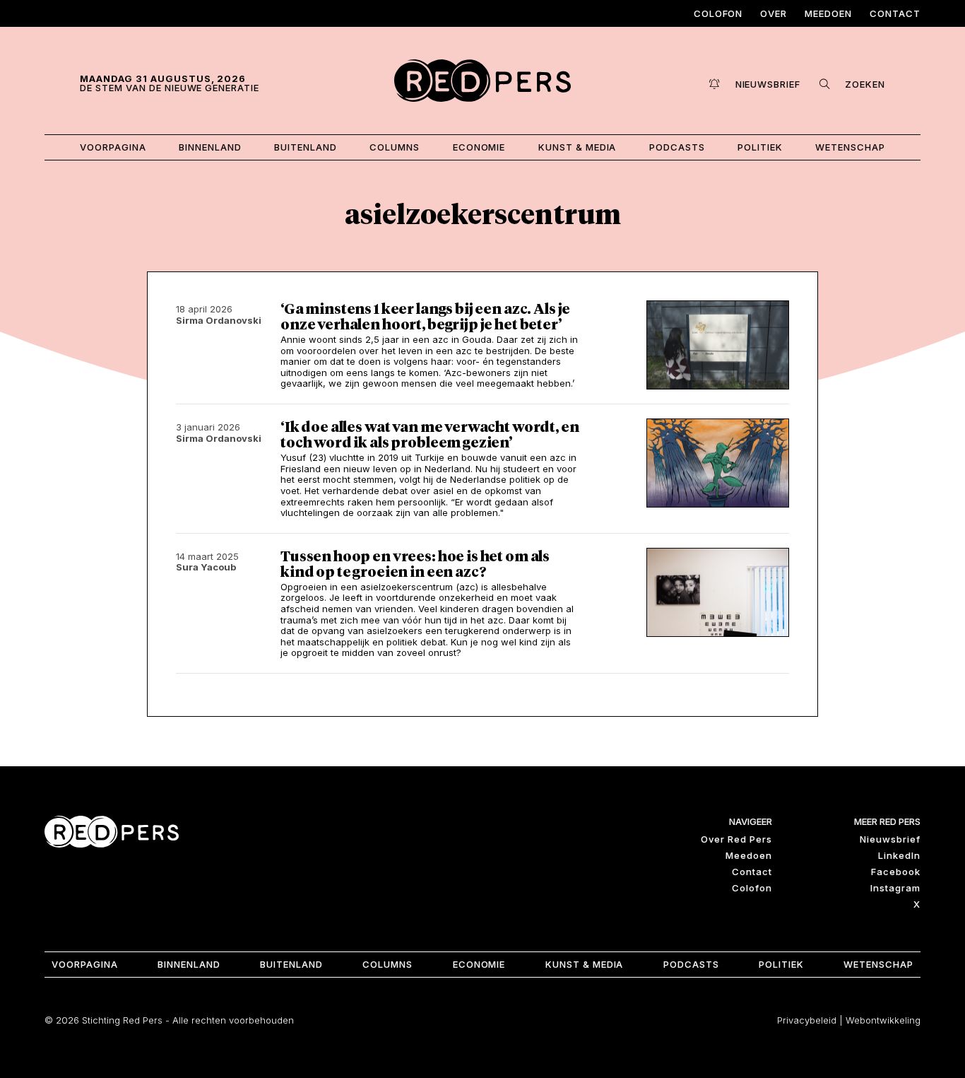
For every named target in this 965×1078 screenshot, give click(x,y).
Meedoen (828, 13)
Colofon (718, 13)
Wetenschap (850, 147)
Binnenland (210, 147)
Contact (895, 13)
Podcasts (677, 147)
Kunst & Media (577, 147)
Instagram (895, 888)
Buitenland (305, 147)
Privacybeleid (806, 1020)
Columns (394, 147)
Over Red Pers (736, 839)
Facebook (895, 871)
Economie (479, 147)
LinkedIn (899, 855)
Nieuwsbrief (890, 839)
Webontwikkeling (883, 1020)
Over (773, 13)
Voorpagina (113, 147)
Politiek (760, 147)
